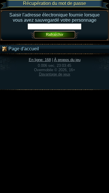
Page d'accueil (23, 48)
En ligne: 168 (40, 60)
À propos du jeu (67, 60)
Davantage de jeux (54, 74)
